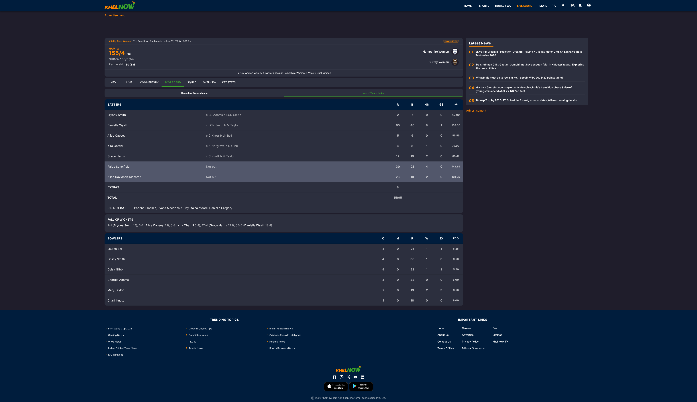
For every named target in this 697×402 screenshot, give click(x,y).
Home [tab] (468, 5)
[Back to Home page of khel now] (120, 5)
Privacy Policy (470, 341)
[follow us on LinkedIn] (362, 377)
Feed (495, 328)
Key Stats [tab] (229, 82)
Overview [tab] (209, 82)
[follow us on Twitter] (348, 377)
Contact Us (444, 341)
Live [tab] (129, 82)
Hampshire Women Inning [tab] (194, 93)
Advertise (468, 334)
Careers (466, 328)
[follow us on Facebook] (334, 377)
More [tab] (543, 5)
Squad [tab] (191, 82)
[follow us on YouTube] (355, 377)
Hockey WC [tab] (503, 5)
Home (440, 328)
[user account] (588, 6)
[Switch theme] (563, 6)
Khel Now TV (500, 341)
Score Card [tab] (172, 82)
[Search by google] (554, 5)
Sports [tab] (484, 5)
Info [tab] (113, 82)
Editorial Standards (473, 348)
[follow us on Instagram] (341, 377)
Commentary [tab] (149, 82)
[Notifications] (580, 6)
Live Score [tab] (524, 5)
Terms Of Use (445, 348)
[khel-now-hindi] (572, 5)
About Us (443, 334)
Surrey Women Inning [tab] (373, 93)
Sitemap (497, 334)
